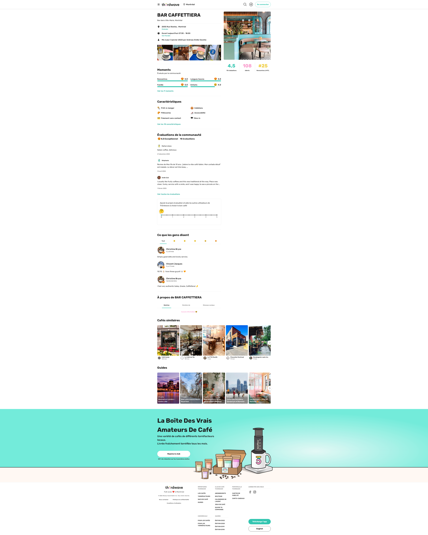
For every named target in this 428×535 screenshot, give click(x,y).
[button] (259, 528)
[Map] (251, 4)
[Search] (245, 4)
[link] (263, 4)
